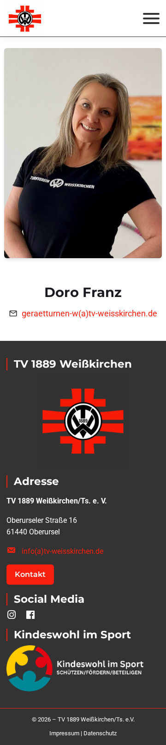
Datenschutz (100, 733)
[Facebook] (30, 615)
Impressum (64, 733)
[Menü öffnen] (151, 18)
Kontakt (30, 574)
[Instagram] (11, 615)
